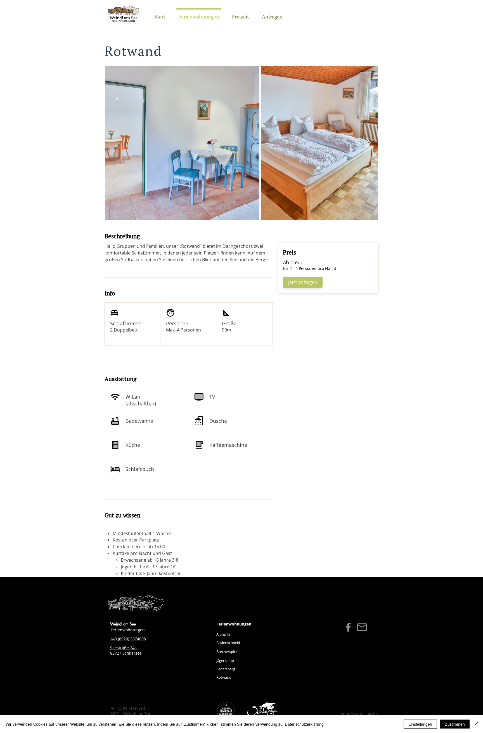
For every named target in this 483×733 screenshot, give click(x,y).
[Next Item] (368, 142)
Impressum (351, 713)
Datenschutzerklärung (304, 724)
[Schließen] (476, 724)
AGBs (372, 713)
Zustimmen (455, 724)
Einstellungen (420, 724)
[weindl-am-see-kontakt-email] (362, 627)
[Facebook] (348, 627)
